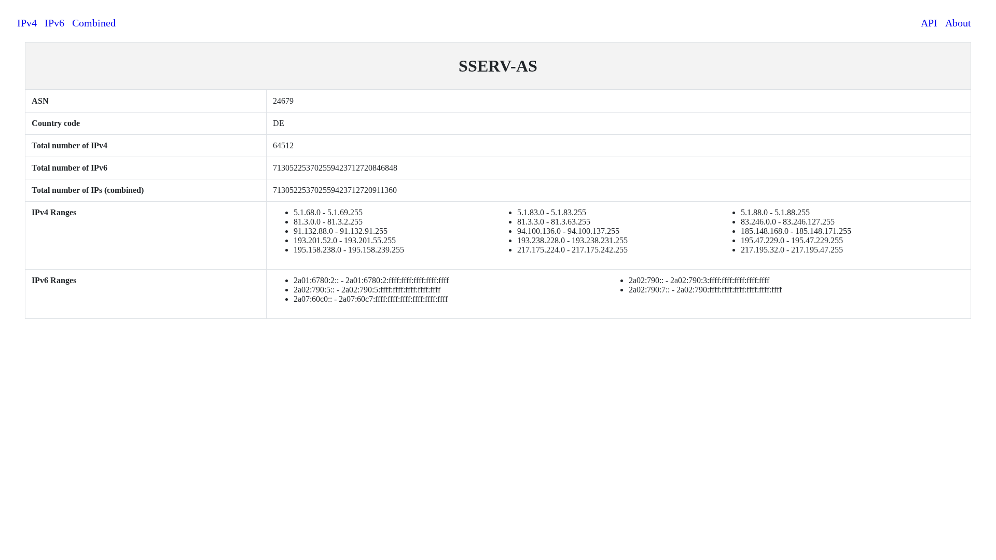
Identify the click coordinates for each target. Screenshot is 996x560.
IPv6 (54, 23)
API (929, 23)
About (958, 23)
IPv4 (27, 23)
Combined (94, 23)
